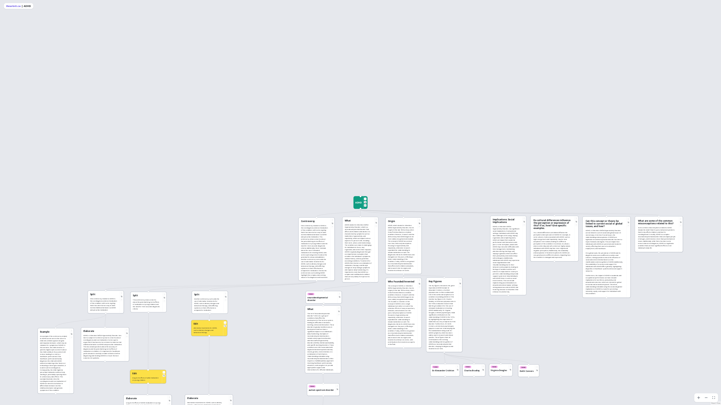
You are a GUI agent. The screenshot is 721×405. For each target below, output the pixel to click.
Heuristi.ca (13, 6)
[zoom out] (706, 397)
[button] (360, 202)
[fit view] (713, 397)
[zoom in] (698, 397)
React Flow (715, 403)
